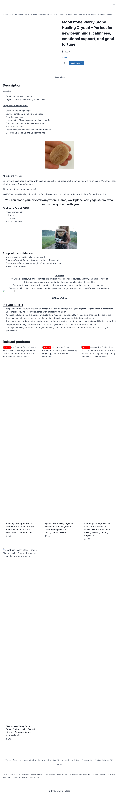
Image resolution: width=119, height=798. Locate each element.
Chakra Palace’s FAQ (104, 760)
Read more (11, 543)
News (59, 764)
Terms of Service (13, 760)
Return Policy (30, 760)
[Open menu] (114, 4)
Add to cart (76, 63)
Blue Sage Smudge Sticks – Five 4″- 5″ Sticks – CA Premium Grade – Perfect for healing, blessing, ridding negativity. (98, 529)
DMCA (56, 760)
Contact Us (87, 760)
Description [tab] (60, 77)
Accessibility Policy (70, 760)
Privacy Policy (44, 760)
